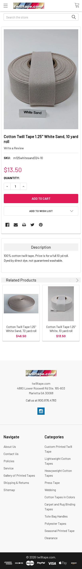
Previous (70, 280)
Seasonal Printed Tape (59, 531)
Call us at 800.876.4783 (41, 400)
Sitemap (9, 490)
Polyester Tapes (55, 523)
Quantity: (12, 178)
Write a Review (14, 148)
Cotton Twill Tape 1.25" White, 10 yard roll (61, 329)
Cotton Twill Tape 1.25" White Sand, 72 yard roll (21, 329)
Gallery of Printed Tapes (19, 475)
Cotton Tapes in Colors (60, 497)
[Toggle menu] (5, 5)
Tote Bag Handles (56, 516)
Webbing (50, 490)
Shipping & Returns (16, 482)
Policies (9, 461)
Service (9, 468)
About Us (10, 446)
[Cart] (78, 5)
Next (76, 280)
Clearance (51, 538)
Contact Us (11, 454)
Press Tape (52, 482)
